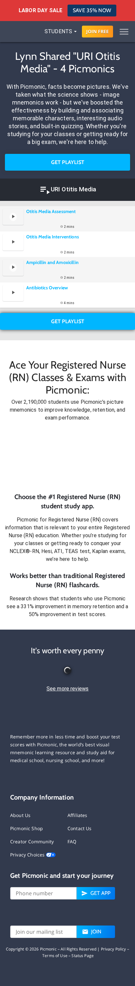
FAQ (72, 841)
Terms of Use (55, 955)
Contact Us (80, 828)
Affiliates (77, 815)
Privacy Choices (28, 855)
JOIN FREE (97, 31)
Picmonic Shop (26, 828)
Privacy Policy (113, 949)
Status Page (82, 955)
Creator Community (32, 841)
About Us (20, 815)
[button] (67, 457)
